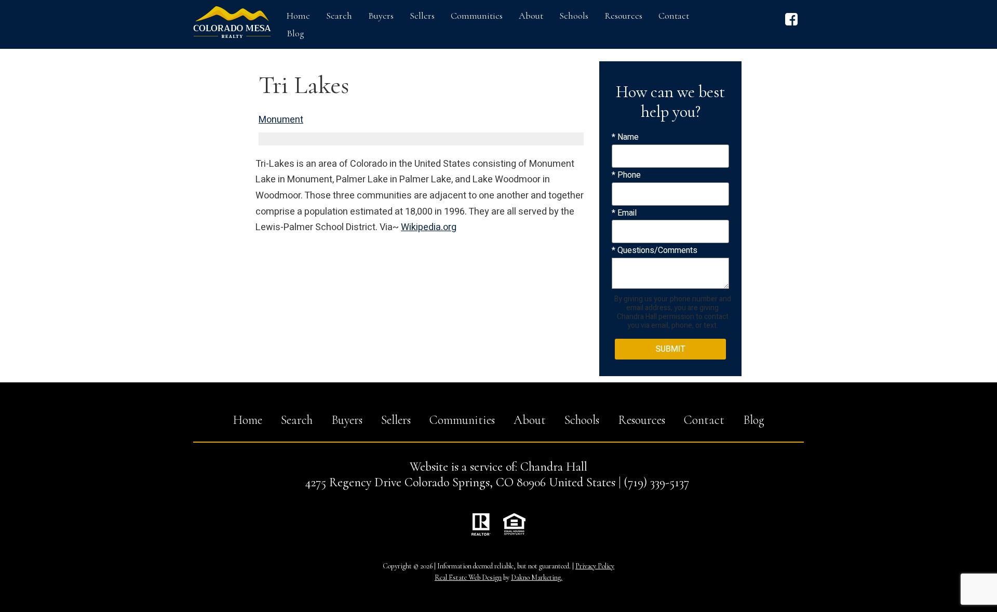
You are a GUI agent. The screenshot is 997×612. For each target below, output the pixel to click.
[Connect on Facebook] (791, 23)
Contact (673, 15)
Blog (295, 33)
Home (298, 15)
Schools (573, 15)
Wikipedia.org (428, 227)
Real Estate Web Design (468, 577)
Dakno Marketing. (536, 577)
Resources (623, 15)
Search (339, 15)
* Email (624, 213)
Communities (477, 15)
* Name (625, 137)
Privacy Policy (594, 566)
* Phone (626, 175)
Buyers (381, 15)
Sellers (422, 15)
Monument (281, 119)
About (531, 15)
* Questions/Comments (654, 250)
